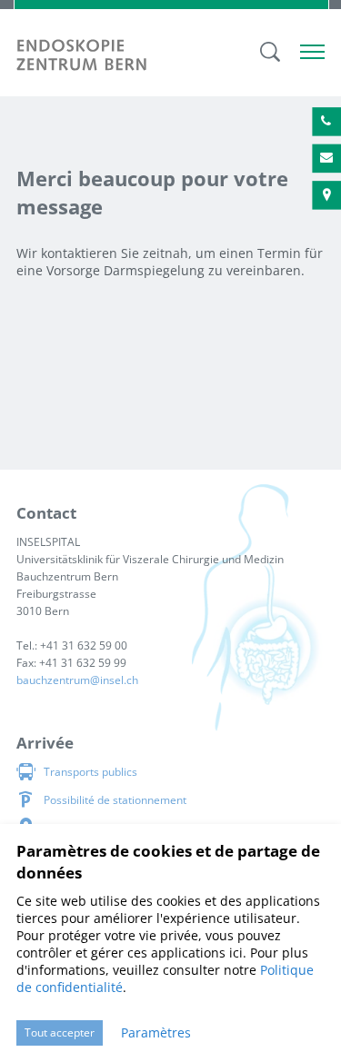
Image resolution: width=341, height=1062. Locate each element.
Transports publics (90, 771)
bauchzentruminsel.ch (77, 680)
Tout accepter (60, 1032)
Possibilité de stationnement (115, 800)
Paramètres (156, 1032)
